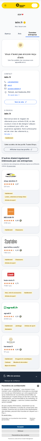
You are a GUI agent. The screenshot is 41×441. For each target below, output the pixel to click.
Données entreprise (32, 34)
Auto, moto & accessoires (13, 293)
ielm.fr (10, 85)
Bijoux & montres (10, 365)
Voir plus (7, 134)
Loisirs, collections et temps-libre (15, 197)
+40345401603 (12, 82)
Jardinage (18, 326)
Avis (19, 34)
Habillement (9, 138)
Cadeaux (8, 362)
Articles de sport (10, 200)
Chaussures (19, 230)
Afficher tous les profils (20, 149)
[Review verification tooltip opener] (24, 22)
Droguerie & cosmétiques (23, 359)
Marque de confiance (12, 381)
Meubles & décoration (20, 362)
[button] (5, 5)
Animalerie (8, 329)
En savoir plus (13, 95)
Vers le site (19, 102)
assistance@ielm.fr (14, 89)
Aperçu (8, 34)
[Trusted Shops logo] (20, 5)
